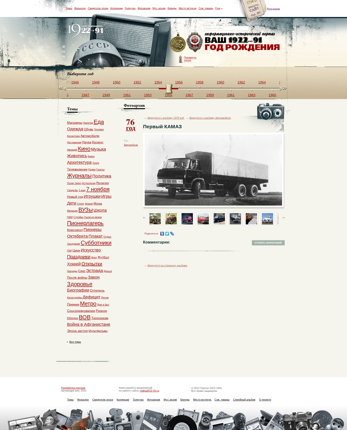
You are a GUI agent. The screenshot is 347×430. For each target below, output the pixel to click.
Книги (91, 156)
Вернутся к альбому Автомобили (210, 117)
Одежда (75, 129)
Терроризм (99, 318)
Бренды (172, 8)
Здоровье (79, 284)
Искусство (91, 250)
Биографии (78, 290)
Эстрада (94, 270)
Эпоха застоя (77, 331)
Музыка (98, 149)
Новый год (75, 196)
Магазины (74, 122)
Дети (71, 203)
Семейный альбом (244, 399)
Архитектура (79, 162)
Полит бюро (74, 183)
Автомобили (131, 144)
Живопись (77, 155)
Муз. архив (158, 8)
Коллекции (116, 8)
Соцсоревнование (81, 311)
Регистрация (273, 9)
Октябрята (77, 236)
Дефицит (91, 297)
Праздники (78, 256)
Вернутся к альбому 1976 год (166, 117)
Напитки (88, 122)
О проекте (265, 399)
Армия (89, 203)
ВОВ (85, 317)
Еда (99, 122)
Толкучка (130, 8)
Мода (97, 203)
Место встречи (187, 8)
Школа (100, 210)
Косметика (73, 136)
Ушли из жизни (93, 217)
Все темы (75, 341)
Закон (94, 277)
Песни (105, 297)
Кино (84, 148)
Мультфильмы (98, 331)
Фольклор (80, 8)
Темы (69, 8)
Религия (102, 183)
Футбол (103, 257)
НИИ (70, 217)
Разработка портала (73, 387)
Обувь (88, 129)
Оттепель (97, 290)
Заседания (73, 243)
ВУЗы (85, 210)
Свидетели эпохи (98, 8)
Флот (94, 257)
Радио (92, 169)
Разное (101, 311)
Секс (81, 271)
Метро (88, 303)
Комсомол (75, 230)
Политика (101, 176)
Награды (72, 271)
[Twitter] (167, 234)
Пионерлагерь (85, 223)
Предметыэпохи (190, 59)
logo (86, 31)
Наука (86, 142)
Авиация (72, 149)
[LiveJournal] (172, 234)
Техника (99, 129)
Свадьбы (72, 190)
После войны (77, 277)
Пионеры (93, 229)
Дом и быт (103, 304)
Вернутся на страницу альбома (167, 265)
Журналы (79, 175)
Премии (73, 304)
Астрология (89, 183)
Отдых (107, 236)
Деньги (108, 271)
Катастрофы (74, 297)
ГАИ (69, 250)
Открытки (91, 263)
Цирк (76, 250)
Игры (106, 196)
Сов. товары (206, 8)
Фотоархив (144, 8)
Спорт (80, 203)
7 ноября (98, 189)
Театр (95, 162)
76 (130, 124)
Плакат (96, 236)
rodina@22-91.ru (149, 390)
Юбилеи (72, 318)
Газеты (100, 169)
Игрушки (92, 196)
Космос (97, 142)
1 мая (82, 190)
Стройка (78, 217)
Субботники (96, 243)
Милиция (72, 210)
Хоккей (74, 264)
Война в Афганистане (88, 324)
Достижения (74, 142)
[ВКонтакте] (162, 234)
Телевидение (77, 169)
